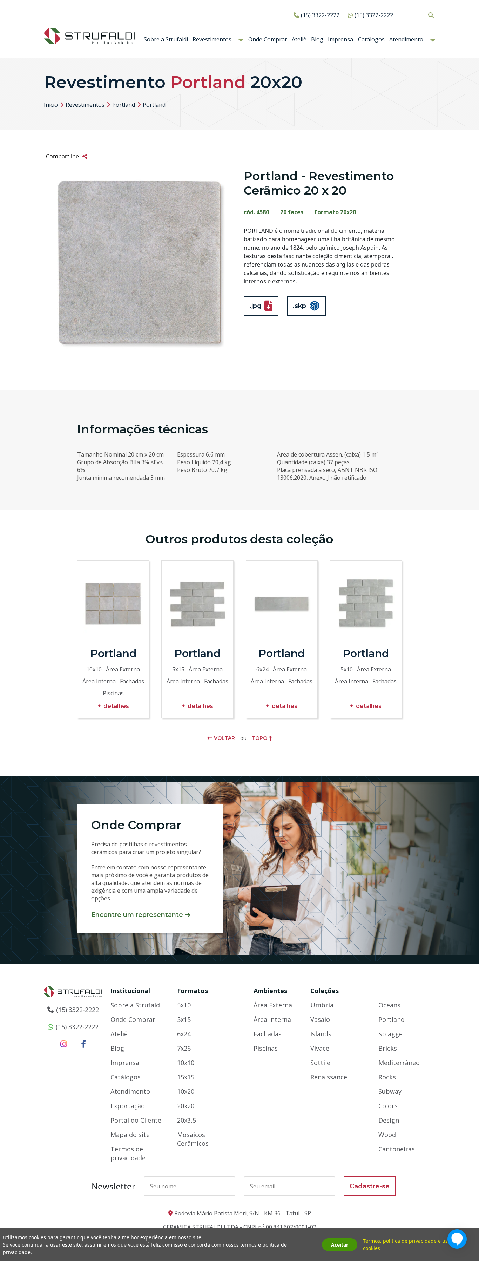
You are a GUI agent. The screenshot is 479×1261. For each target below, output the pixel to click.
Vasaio (320, 1019)
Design (388, 1120)
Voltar (224, 738)
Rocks (387, 1077)
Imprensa (340, 39)
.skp (299, 306)
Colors (388, 1106)
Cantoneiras (396, 1149)
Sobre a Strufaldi (166, 39)
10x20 (185, 1091)
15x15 (185, 1077)
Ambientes (270, 990)
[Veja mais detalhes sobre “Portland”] (113, 603)
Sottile (320, 1062)
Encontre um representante (137, 915)
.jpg (256, 306)
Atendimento (406, 39)
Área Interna (272, 1019)
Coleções (324, 990)
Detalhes (116, 706)
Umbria (321, 1005)
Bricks (387, 1048)
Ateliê (299, 39)
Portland (123, 105)
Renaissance (328, 1077)
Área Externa (273, 1005)
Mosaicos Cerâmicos (193, 1139)
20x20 (185, 1106)
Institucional (130, 990)
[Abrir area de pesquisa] (430, 15)
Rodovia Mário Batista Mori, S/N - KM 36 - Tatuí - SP (242, 1213)
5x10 (184, 1005)
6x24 (184, 1034)
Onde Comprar (267, 39)
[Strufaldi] (89, 35)
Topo (259, 738)
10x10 (185, 1062)
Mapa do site (130, 1134)
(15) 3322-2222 (320, 15)
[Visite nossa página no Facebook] (83, 1043)
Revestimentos (212, 39)
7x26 (184, 1048)
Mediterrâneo (399, 1062)
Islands (320, 1034)
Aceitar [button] (339, 1244)
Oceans (389, 1005)
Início (51, 105)
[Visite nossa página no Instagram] (63, 1043)
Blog (317, 39)
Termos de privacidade (128, 1153)
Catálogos (371, 39)
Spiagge (390, 1034)
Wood (387, 1134)
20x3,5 (186, 1120)
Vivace (319, 1048)
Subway (390, 1091)
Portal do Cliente (135, 1120)
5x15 (184, 1019)
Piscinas (266, 1048)
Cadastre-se (370, 1186)
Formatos (192, 990)
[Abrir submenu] (240, 40)
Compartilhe (62, 156)
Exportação (127, 1106)
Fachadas (268, 1034)
